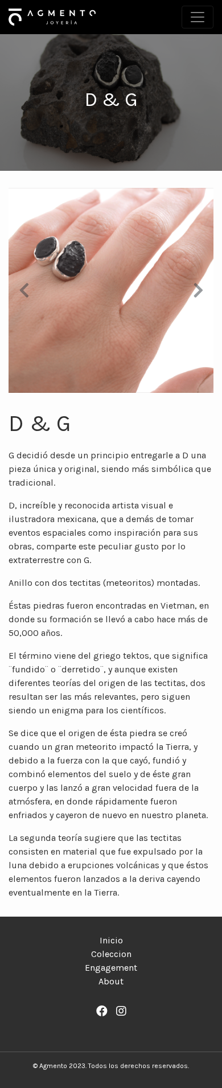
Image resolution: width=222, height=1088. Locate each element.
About (111, 981)
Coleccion (111, 954)
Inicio (111, 940)
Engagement (111, 967)
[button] (24, 290)
